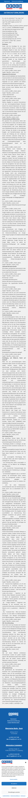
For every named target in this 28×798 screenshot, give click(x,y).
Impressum (23, 795)
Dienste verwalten (13, 779)
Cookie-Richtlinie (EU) (9, 4)
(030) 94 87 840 (14, 737)
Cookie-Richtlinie (6, 795)
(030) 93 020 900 (14, 754)
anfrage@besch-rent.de (14, 739)
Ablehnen (14, 788)
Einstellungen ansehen (14, 792)
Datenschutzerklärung (15, 795)
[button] (25, 762)
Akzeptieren (14, 783)
